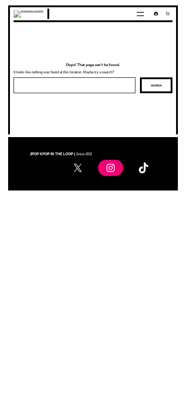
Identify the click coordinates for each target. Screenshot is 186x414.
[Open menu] (140, 14)
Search (156, 85)
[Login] (156, 14)
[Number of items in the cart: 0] (167, 14)
